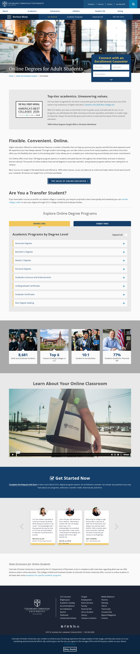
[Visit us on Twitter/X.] (71, 626)
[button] (133, 4)
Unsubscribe (106, 612)
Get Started (52, 17)
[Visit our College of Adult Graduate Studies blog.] (62, 626)
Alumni (109, 4)
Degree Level (39, 223)
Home (11, 76)
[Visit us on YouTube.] (78, 626)
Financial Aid (98, 17)
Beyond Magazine (108, 615)
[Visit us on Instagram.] (68, 626)
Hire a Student (87, 612)
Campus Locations (88, 618)
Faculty (84, 606)
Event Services (87, 603)
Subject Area (102, 223)
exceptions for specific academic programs (43, 575)
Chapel (84, 597)
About (5, 11)
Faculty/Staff (120, 4)
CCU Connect (65, 597)
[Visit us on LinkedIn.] (74, 626)
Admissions (55, 11)
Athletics (76, 11)
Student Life (100, 11)
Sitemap (104, 603)
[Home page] (23, 4)
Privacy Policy (70, 644)
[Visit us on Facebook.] (65, 626)
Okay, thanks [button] (70, 649)
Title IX (104, 606)
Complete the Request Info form (23, 484)
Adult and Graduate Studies (26, 76)
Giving (120, 11)
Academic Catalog (67, 603)
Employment (86, 600)
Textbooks (64, 615)
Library (84, 615)
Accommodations (67, 606)
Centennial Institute (68, 618)
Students (91, 4)
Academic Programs (75, 17)
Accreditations (66, 609)
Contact (104, 618)
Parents (101, 4)
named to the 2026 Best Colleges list (99, 105)
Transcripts (106, 609)
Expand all (117, 234)
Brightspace (65, 600)
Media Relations (108, 597)
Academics (32, 11)
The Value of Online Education (68, 181)
